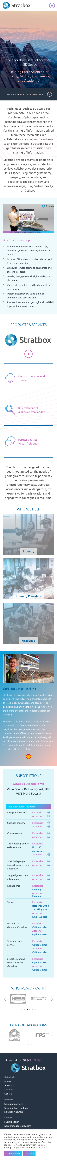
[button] (28, 218)
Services (8, 1089)
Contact (8, 1093)
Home (7, 1081)
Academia (28, 623)
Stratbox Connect (13, 1103)
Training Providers (28, 579)
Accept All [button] (29, 1153)
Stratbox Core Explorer (16, 1107)
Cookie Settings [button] (12, 1153)
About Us (9, 1085)
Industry (28, 534)
